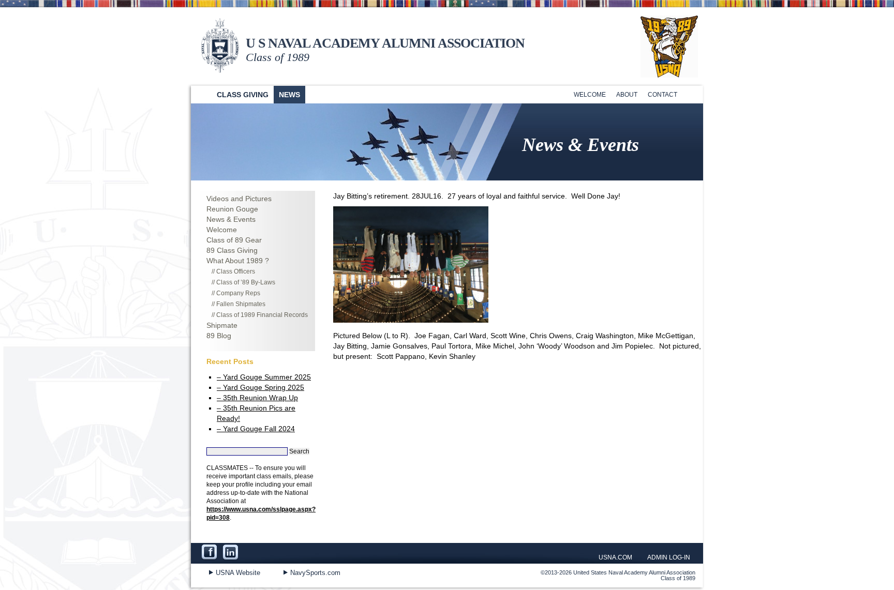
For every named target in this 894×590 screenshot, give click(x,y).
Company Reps (238, 293)
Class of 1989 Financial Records (262, 315)
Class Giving (243, 94)
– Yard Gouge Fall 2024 (256, 429)
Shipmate (221, 325)
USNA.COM (615, 557)
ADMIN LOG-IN (668, 557)
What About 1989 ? (237, 260)
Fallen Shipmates (240, 304)
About (626, 94)
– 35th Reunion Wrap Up (257, 398)
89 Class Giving (232, 250)
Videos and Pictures (239, 198)
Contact (662, 94)
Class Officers (235, 271)
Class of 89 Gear (234, 240)
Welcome (590, 94)
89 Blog (218, 335)
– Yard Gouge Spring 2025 (260, 387)
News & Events (231, 219)
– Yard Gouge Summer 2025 (264, 377)
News (289, 94)
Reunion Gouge (232, 209)
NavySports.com (315, 573)
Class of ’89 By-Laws (245, 282)
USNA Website (238, 573)
